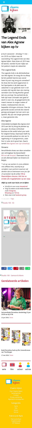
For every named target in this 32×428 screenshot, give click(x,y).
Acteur (16, 410)
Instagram (12, 191)
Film (16, 408)
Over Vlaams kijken (16, 391)
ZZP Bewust (16, 423)
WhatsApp (8, 193)
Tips (12, 199)
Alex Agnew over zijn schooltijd (18, 143)
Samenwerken (16, 393)
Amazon (13, 155)
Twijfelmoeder (16, 421)
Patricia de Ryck (16, 419)
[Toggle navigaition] (3, 1)
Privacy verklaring (16, 397)
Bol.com (4, 155)
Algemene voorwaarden (16, 399)
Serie (16, 406)
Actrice (16, 412)
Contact (16, 395)
